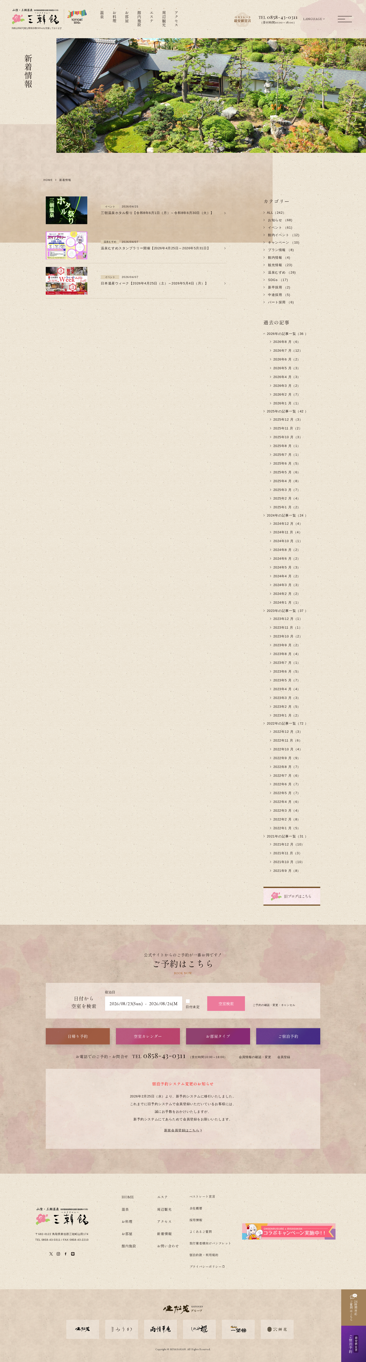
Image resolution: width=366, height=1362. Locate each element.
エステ (162, 1196)
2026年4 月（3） (287, 377)
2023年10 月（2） (288, 636)
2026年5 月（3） (287, 368)
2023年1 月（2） (287, 715)
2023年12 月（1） (288, 619)
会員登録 (283, 1057)
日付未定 (193, 1007)
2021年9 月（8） (287, 871)
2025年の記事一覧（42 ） (287, 411)
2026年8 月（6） (287, 342)
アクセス (164, 1221)
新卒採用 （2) (279, 287)
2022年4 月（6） (287, 802)
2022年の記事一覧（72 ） (287, 723)
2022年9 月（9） (287, 758)
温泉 (125, 1209)
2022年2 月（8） (287, 819)
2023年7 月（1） (287, 663)
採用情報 (195, 1220)
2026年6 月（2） (287, 359)
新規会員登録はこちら (182, 1130)
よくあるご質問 (200, 1231)
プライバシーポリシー (205, 1266)
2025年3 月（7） (287, 490)
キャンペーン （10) (283, 242)
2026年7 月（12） (288, 350)
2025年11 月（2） (288, 428)
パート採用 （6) (280, 302)
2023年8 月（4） (287, 654)
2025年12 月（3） (288, 419)
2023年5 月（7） (287, 680)
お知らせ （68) (280, 220)
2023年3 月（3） (287, 698)
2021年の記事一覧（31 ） (287, 836)
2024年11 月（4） (288, 532)
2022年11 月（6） (288, 740)
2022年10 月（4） (288, 749)
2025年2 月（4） (287, 498)
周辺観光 (164, 1209)
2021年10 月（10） (289, 862)
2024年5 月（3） (287, 567)
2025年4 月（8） (287, 481)
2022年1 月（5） (287, 828)
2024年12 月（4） (288, 524)
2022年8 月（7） (287, 767)
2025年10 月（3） (288, 437)
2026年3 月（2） (287, 386)
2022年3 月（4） (287, 810)
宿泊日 (110, 992)
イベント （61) (280, 227)
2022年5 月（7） (287, 793)
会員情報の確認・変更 (255, 1057)
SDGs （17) (277, 280)
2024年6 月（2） (287, 558)
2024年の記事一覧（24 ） (287, 515)
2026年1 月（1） (287, 403)
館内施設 (129, 1245)
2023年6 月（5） (287, 671)
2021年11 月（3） (288, 853)
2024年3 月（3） (287, 585)
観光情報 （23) (280, 265)
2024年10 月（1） (288, 541)
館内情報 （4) (279, 257)
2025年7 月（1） (287, 455)
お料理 (127, 1221)
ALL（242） (276, 213)
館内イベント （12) (283, 235)
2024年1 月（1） (287, 602)
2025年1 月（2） (287, 507)
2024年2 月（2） (287, 594)
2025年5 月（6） (287, 472)
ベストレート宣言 (202, 1196)
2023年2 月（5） (287, 707)
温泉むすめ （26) (281, 272)
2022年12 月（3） (288, 732)
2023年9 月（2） (287, 645)
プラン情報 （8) (280, 250)
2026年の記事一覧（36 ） (287, 334)
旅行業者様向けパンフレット (210, 1243)
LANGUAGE (312, 19)
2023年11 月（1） (288, 627)
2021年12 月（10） (289, 844)
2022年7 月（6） (287, 775)
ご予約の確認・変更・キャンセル (274, 1005)
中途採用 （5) (279, 295)
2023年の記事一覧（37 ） (287, 611)
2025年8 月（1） (287, 446)
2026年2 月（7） (287, 394)
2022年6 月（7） (287, 784)
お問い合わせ (168, 1245)
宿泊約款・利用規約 (204, 1255)
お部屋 (127, 1233)
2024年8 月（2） (287, 550)
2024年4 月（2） (287, 576)
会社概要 (195, 1208)
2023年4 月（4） (287, 689)
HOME (128, 1196)
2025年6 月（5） (287, 463)
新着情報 (164, 1233)
